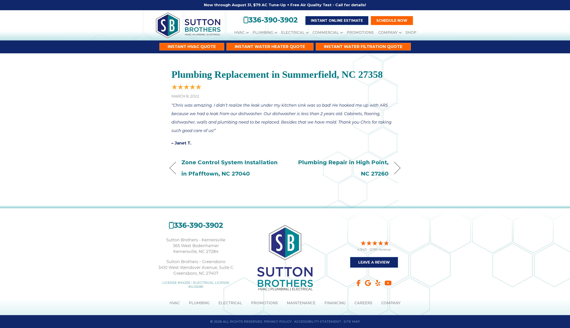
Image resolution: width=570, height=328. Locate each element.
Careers (363, 303)
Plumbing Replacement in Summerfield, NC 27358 (277, 74)
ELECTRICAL (230, 303)
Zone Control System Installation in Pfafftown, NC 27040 (229, 168)
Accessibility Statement (317, 322)
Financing (335, 303)
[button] (247, 32)
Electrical (293, 32)
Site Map (352, 322)
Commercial (325, 32)
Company (388, 32)
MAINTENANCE (301, 303)
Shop (410, 32)
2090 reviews (380, 250)
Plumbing (262, 32)
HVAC (239, 32)
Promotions (360, 32)
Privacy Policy (278, 322)
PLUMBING (199, 303)
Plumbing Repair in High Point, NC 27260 (340, 168)
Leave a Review (374, 262)
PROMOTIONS (264, 303)
